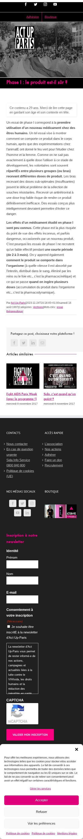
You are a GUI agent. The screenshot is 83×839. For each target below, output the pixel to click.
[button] (76, 749)
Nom (9, 574)
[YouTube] (17, 512)
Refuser (41, 812)
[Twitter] (22, 503)
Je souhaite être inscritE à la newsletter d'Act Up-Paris (22, 632)
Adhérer (50, 454)
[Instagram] (32, 503)
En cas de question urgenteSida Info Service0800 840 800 (19, 457)
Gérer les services (40, 788)
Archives (38, 307)
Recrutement (54, 465)
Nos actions (53, 449)
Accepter (41, 800)
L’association (54, 444)
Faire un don (53, 460)
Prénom (11, 557)
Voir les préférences (41, 823)
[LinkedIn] (27, 512)
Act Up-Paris (18, 302)
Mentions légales (67, 833)
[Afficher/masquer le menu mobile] (74, 29)
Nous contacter (17, 444)
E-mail (11, 592)
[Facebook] (12, 503)
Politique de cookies (18, 833)
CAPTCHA (15, 700)
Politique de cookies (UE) (20, 473)
